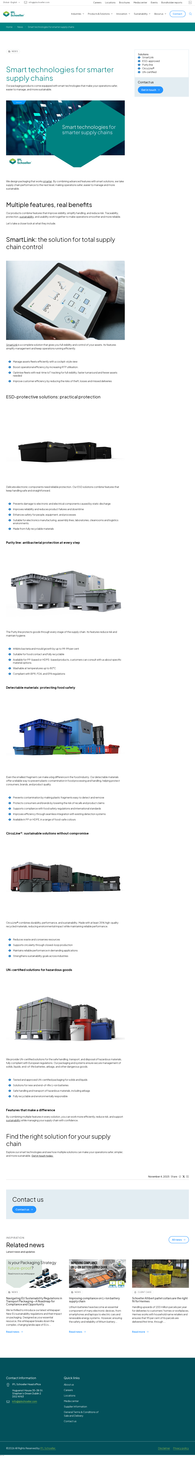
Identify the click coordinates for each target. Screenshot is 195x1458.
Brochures (124, 2)
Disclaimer (164, 1448)
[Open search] (190, 14)
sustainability (13, 1120)
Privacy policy (181, 1448)
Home (9, 26)
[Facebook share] (180, 1176)
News (20, 26)
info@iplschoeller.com (39, 2)
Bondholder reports (171, 2)
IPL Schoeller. (48, 1448)
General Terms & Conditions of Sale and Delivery (81, 1413)
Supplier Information (75, 1406)
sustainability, (27, 216)
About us (69, 1384)
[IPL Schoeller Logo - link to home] (14, 13)
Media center (140, 2)
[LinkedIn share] (187, 1176)
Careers (97, 2)
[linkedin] (190, 2)
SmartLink (12, 344)
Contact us (70, 1421)
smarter (47, 181)
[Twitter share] (184, 1176)
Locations (110, 2)
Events (154, 2)
